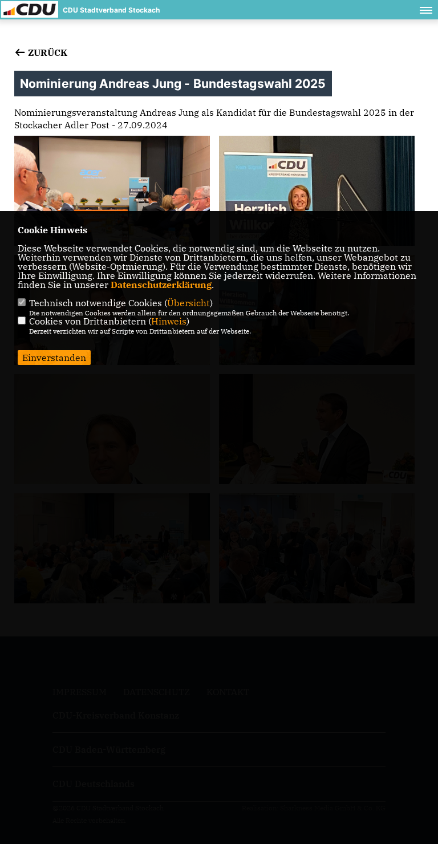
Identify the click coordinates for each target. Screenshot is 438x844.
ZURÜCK (46, 52)
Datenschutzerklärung (161, 284)
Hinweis (168, 321)
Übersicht (188, 303)
